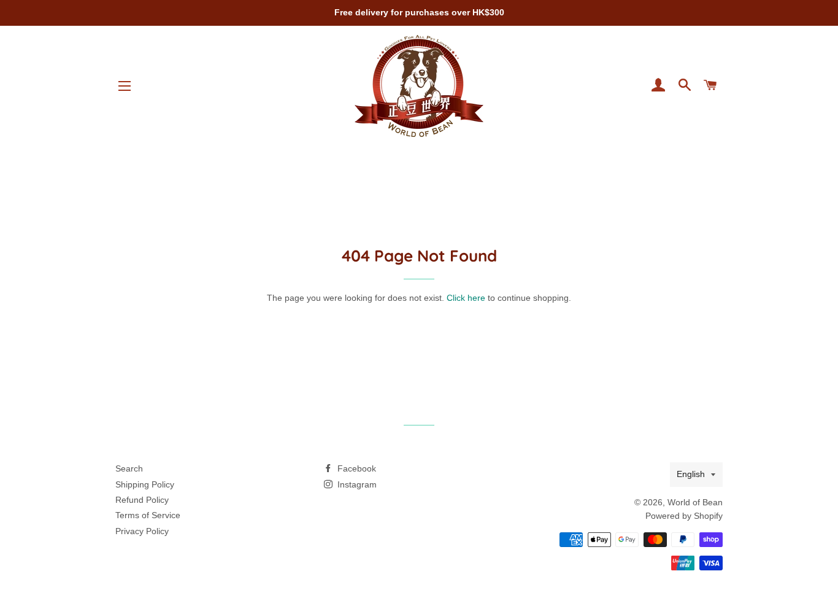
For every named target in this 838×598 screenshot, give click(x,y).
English (691, 474)
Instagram (356, 484)
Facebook (355, 468)
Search (129, 468)
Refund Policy (142, 500)
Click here (466, 298)
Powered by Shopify (684, 516)
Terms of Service (147, 515)
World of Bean (695, 502)
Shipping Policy (144, 484)
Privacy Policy (142, 531)
